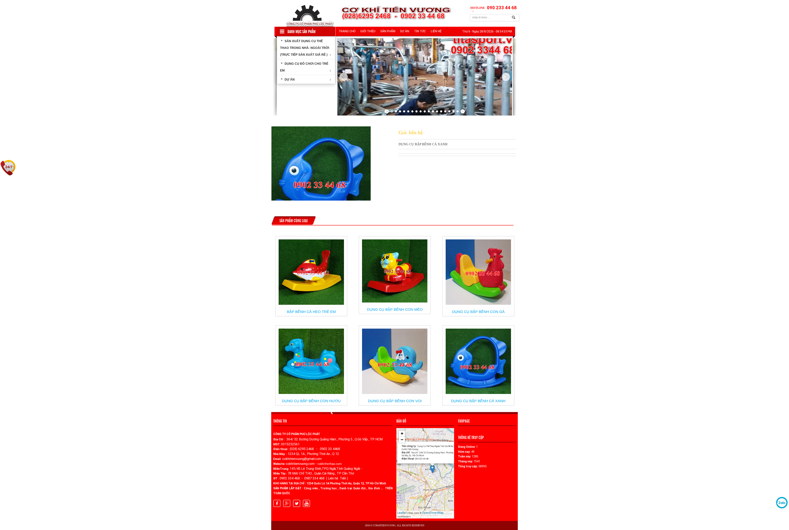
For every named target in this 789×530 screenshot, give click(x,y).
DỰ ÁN (404, 31)
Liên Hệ (436, 31)
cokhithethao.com (329, 463)
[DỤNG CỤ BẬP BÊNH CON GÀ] (478, 272)
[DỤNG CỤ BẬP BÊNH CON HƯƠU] (311, 361)
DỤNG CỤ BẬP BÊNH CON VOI (395, 401)
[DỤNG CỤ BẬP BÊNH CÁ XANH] (478, 361)
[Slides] (424, 76)
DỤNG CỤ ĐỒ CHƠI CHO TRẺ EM (304, 67)
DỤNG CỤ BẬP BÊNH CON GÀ (478, 312)
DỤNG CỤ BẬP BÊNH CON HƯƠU (311, 401)
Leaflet (402, 512)
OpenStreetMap (433, 512)
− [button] (402, 439)
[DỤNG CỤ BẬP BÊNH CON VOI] (394, 361)
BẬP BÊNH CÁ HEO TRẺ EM (311, 312)
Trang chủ (347, 31)
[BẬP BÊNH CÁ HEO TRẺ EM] (311, 272)
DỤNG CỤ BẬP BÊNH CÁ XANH (478, 401)
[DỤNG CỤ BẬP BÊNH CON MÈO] (394, 271)
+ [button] (402, 433)
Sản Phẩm (387, 31)
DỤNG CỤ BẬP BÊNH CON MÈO (395, 309)
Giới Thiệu (367, 31)
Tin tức (420, 31)
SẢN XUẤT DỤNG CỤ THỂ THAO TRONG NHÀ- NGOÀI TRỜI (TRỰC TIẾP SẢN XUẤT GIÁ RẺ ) (304, 47)
